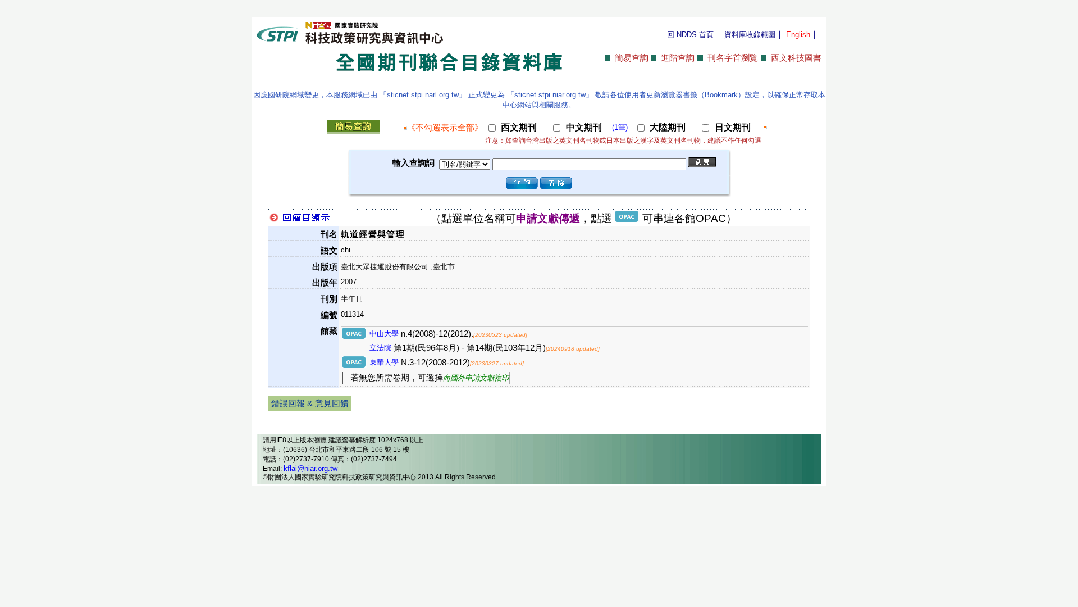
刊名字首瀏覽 (732, 57)
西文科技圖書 (796, 57)
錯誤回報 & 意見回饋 (310, 403)
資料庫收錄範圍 (749, 34)
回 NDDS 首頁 (690, 34)
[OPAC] (354, 336)
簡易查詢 (631, 57)
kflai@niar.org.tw (310, 468)
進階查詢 (678, 57)
